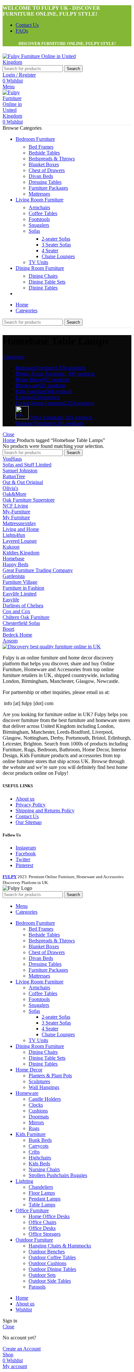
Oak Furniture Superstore (29, 500)
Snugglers (39, 225)
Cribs (34, 1152)
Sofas (34, 231)
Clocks (36, 1105)
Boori (8, 629)
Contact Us (27, 816)
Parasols (37, 1287)
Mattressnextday (19, 523)
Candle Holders (45, 1099)
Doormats (39, 1116)
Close (8, 434)
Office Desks (42, 1228)
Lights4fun (14, 535)
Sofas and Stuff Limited (27, 464)
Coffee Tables (43, 213)
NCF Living (15, 506)
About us (25, 799)
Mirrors (36, 1122)
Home (10, 440)
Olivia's (10, 488)
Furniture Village (20, 582)
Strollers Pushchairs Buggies (58, 1175)
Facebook (26, 853)
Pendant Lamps (44, 1199)
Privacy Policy (31, 804)
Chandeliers (41, 1187)
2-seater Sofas (56, 239)
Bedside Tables (44, 152)
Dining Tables (43, 287)
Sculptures (39, 1081)
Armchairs (39, 207)
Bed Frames (41, 147)
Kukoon (11, 547)
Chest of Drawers (47, 170)
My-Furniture (16, 511)
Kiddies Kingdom (21, 552)
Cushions (38, 1111)
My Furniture (16, 517)
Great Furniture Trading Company (38, 570)
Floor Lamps (42, 1193)
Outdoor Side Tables (50, 1281)
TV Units (38, 262)
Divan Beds (41, 176)
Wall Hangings (44, 1087)
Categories (13, 357)
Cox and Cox (16, 611)
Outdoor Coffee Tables (52, 1257)
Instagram (26, 847)
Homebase (13, 558)
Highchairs (40, 1157)
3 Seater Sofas (56, 244)
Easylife (11, 599)
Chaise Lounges (58, 256)
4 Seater (50, 250)
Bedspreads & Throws (52, 158)
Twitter (23, 859)
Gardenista (14, 576)
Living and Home (21, 529)
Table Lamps (42, 1204)
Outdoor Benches (47, 1251)
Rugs (34, 1128)
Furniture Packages (48, 188)
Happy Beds (15, 564)
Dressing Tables (45, 182)
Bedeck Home (17, 635)
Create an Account (22, 1348)
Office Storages (44, 1234)
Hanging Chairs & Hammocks (60, 1245)
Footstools (39, 219)
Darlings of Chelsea (23, 605)
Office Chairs (42, 1222)
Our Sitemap (29, 822)
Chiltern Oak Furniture (26, 617)
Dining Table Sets (47, 282)
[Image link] (52, 646)
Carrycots (38, 1146)
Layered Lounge (20, 541)
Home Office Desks (49, 1216)
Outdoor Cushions (47, 1263)
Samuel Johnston (20, 470)
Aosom (10, 640)
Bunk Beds (40, 1140)
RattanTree (14, 476)
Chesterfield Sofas (21, 623)
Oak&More (14, 494)
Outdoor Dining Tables (52, 1269)
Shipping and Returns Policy (45, 810)
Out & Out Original (23, 482)
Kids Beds (39, 1163)
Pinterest (24, 865)
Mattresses (39, 194)
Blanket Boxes (44, 164)
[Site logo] (43, 62)
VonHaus (12, 459)
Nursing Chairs (44, 1169)
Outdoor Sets (42, 1275)
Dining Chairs (43, 276)
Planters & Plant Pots (50, 1075)
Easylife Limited (19, 594)
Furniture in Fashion (23, 588)
